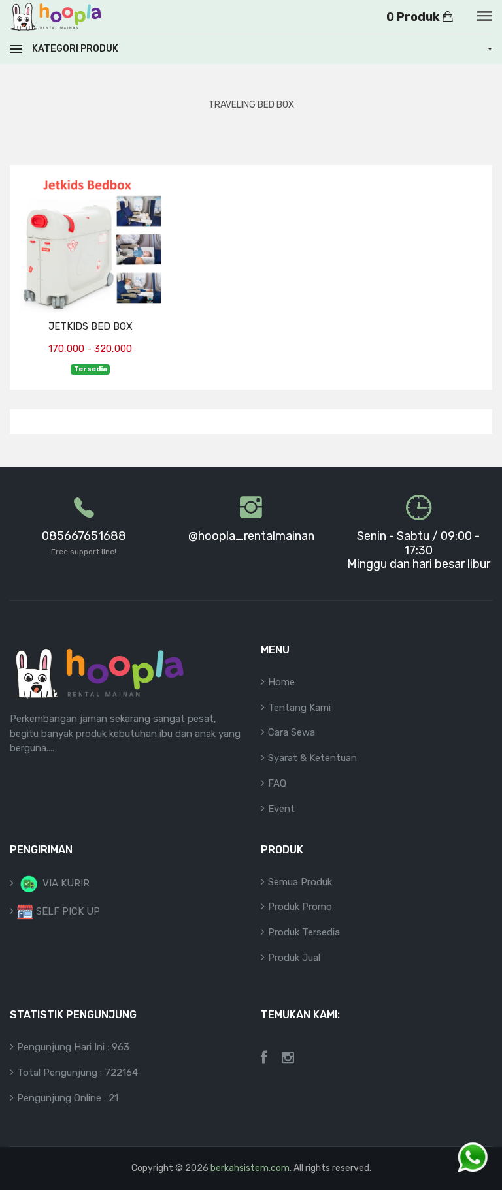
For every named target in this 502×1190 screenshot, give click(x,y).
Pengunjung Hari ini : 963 (73, 1047)
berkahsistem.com (250, 1168)
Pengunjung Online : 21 (67, 1098)
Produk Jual (294, 957)
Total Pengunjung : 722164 (77, 1072)
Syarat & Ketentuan (312, 758)
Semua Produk (300, 882)
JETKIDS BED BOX (90, 326)
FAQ (277, 783)
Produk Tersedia (304, 932)
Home (281, 682)
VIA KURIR (65, 883)
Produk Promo (300, 907)
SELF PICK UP (66, 911)
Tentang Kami (299, 707)
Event (281, 809)
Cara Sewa (291, 732)
